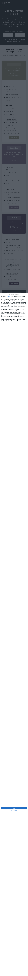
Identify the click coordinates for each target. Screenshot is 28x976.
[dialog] (14, 634)
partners (8, 296)
